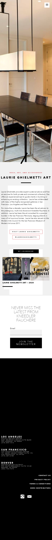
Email (12, 328)
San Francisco (14, 449)
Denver (7, 462)
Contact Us (45, 475)
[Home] (3, 5)
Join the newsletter (26, 343)
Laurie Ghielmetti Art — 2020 (18, 283)
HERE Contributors (40, 488)
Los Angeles (11, 436)
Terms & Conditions (40, 484)
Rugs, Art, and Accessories (26, 173)
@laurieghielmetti (26, 237)
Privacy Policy (43, 480)
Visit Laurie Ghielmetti (26, 232)
